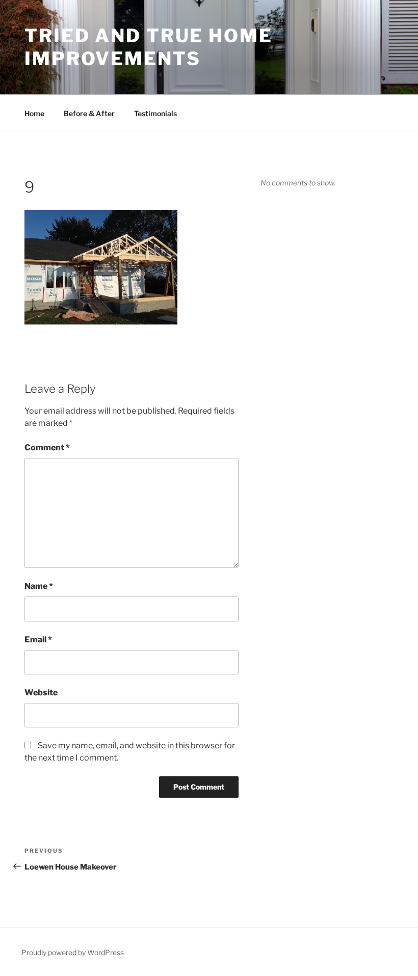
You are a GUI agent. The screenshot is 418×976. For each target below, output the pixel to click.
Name (38, 586)
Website (41, 692)
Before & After (89, 113)
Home (34, 113)
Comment (47, 447)
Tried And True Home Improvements (148, 47)
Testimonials (155, 113)
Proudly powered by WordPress (72, 952)
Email (38, 639)
